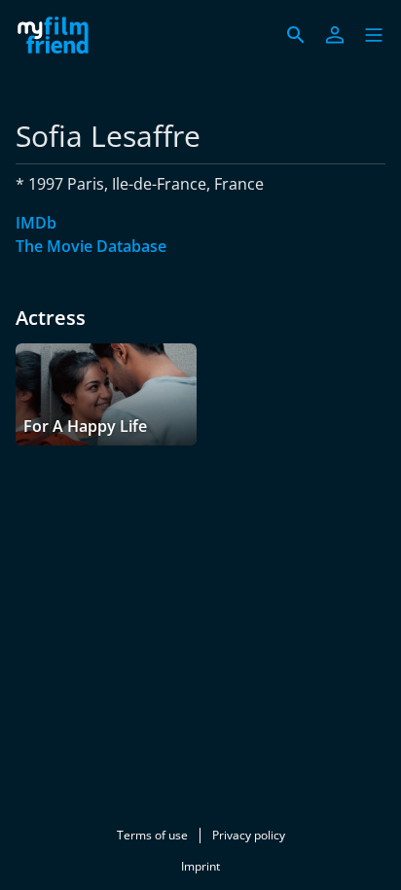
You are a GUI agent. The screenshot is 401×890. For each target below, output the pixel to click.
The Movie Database (91, 246)
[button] (373, 35)
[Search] (295, 35)
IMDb (36, 222)
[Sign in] (334, 35)
